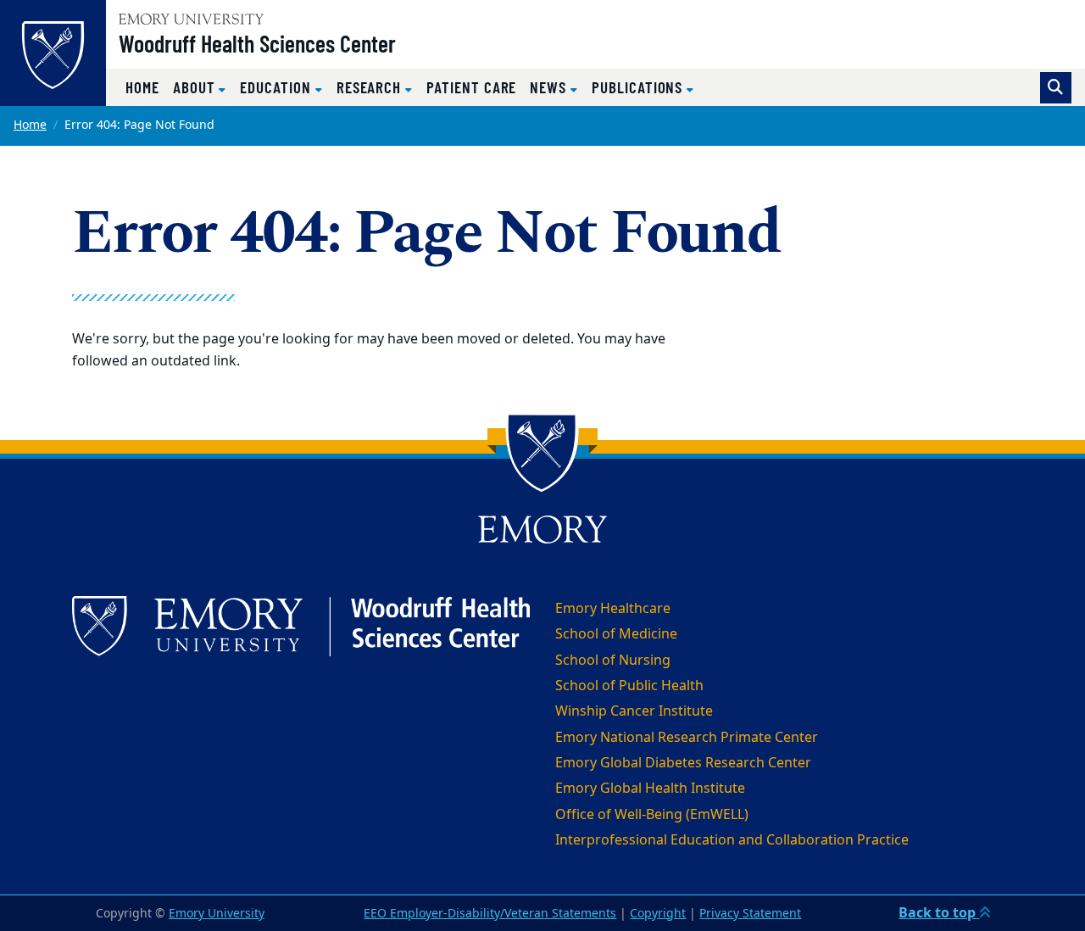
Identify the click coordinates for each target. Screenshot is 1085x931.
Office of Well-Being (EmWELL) (651, 815)
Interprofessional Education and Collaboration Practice (732, 840)
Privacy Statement (750, 914)
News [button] (550, 87)
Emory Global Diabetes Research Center (683, 763)
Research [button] (371, 87)
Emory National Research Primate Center (686, 738)
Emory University (216, 914)
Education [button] (277, 87)
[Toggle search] (1055, 87)
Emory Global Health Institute (650, 788)
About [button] (196, 87)
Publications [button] (639, 87)
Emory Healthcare (612, 609)
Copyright (658, 914)
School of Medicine (616, 634)
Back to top (939, 913)
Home (142, 87)
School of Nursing (612, 660)
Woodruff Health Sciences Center (257, 43)
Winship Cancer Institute (634, 711)
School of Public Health (629, 686)
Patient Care (471, 87)
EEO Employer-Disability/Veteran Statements (490, 914)
